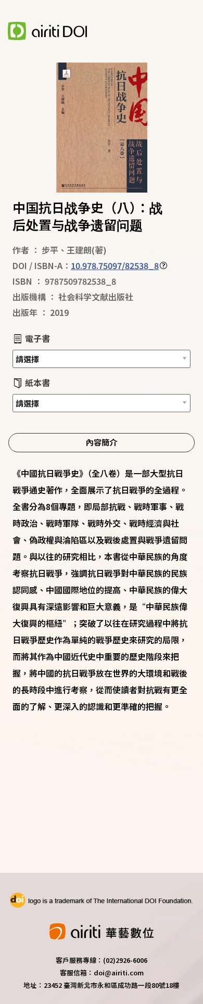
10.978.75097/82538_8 (115, 265)
